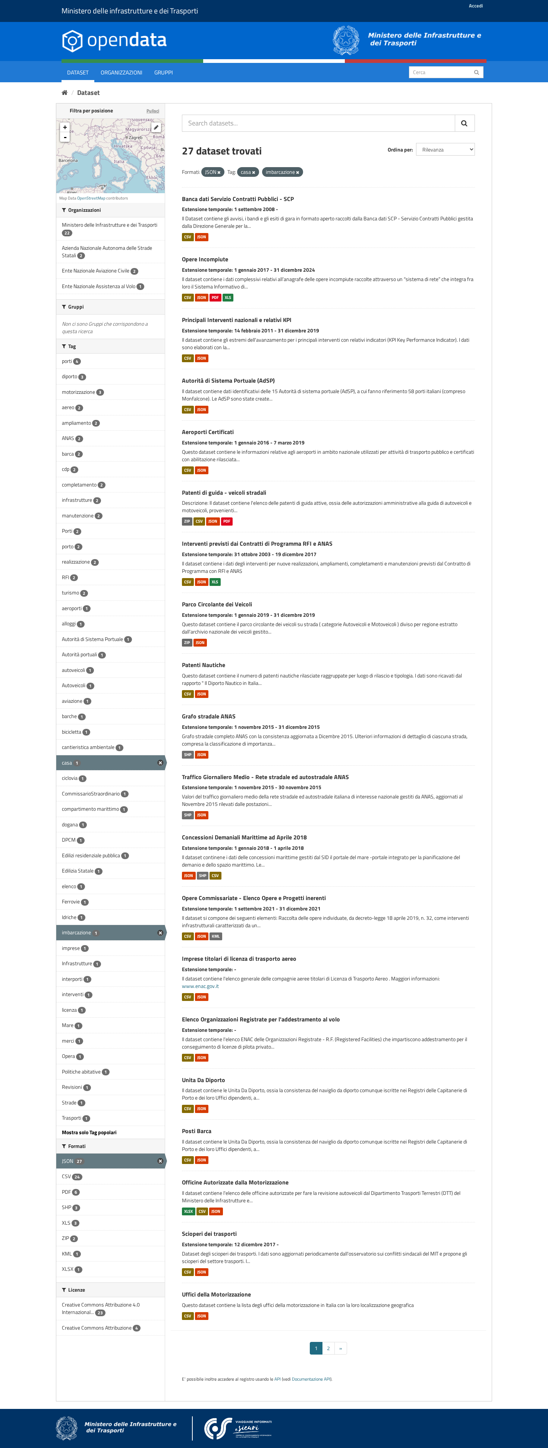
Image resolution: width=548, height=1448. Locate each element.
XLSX (188, 1211)
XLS (228, 297)
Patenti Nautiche (203, 664)
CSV (187, 237)
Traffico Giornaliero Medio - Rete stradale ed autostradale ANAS (265, 776)
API (277, 1379)
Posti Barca (196, 1130)
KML (216, 936)
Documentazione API (311, 1379)
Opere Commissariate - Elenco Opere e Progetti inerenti (254, 897)
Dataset (78, 72)
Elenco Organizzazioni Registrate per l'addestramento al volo (261, 1019)
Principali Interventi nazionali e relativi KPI (237, 319)
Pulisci (153, 110)
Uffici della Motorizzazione (216, 1294)
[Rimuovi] (219, 172)
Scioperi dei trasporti (209, 1233)
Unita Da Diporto (203, 1079)
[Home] (65, 92)
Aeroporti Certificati (208, 431)
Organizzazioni (121, 72)
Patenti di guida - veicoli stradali (224, 492)
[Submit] (476, 71)
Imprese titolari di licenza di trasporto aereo (239, 958)
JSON (201, 237)
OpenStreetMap (91, 198)
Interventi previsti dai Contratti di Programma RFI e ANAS (257, 543)
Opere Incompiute (205, 259)
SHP (187, 755)
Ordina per (400, 149)
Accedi (476, 5)
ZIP (187, 521)
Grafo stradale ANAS (209, 716)
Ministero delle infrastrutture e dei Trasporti (130, 10)
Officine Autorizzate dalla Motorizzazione (235, 1182)
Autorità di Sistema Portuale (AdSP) (228, 380)
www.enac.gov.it (200, 986)
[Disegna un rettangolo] (156, 127)
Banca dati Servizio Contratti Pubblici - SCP (238, 198)
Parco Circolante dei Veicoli (217, 604)
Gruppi (163, 72)
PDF (215, 297)
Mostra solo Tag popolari (89, 1132)
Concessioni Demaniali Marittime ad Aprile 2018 (244, 837)
